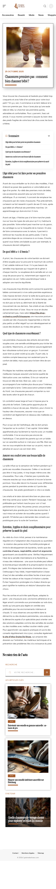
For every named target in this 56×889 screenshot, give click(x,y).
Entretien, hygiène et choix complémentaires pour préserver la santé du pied (27, 163)
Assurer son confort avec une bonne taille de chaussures (23, 156)
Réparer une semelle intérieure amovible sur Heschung (26, 781)
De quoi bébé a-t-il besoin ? (14, 147)
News (11, 721)
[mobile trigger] (5, 6)
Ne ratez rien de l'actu (15, 655)
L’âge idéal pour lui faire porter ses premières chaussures (22, 142)
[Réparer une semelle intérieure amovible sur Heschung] (28, 756)
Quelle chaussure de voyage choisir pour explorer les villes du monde (26, 819)
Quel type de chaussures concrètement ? (18, 152)
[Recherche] (45, 6)
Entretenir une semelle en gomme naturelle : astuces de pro (27, 727)
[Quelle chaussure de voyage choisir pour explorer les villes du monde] (28, 812)
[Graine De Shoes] (19, 6)
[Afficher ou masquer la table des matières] (35, 136)
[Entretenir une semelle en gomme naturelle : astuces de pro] (28, 702)
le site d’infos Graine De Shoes (17, 637)
